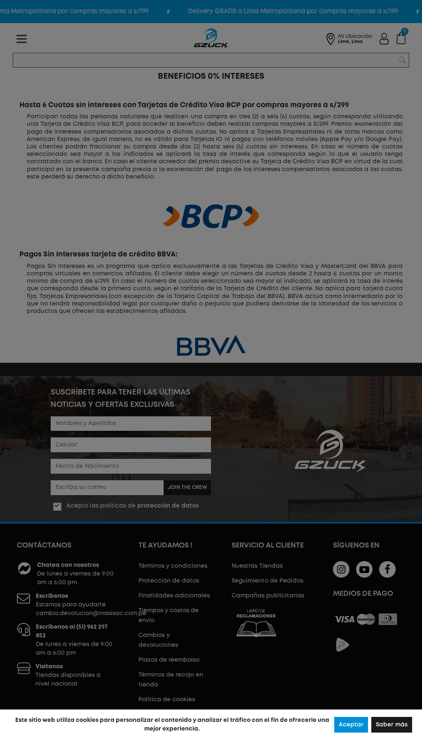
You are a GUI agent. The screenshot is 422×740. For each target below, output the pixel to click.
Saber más (392, 724)
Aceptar (351, 724)
